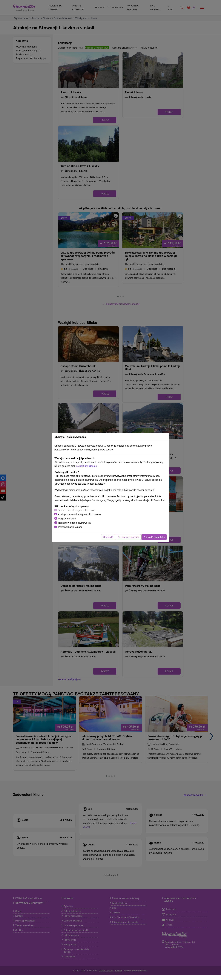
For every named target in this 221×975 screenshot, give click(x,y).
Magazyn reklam (67, 518)
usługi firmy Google (86, 466)
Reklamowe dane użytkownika (74, 522)
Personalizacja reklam (70, 527)
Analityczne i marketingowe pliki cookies (79, 514)
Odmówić (108, 537)
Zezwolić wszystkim (154, 537)
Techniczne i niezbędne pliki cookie (77, 510)
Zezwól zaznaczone (128, 537)
